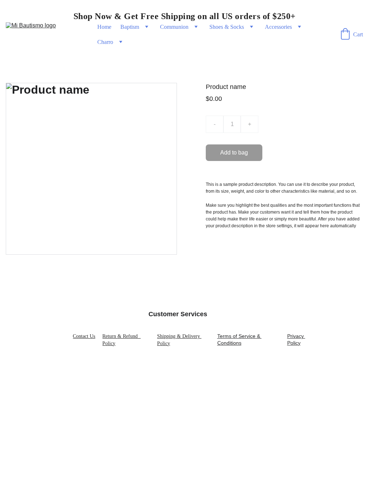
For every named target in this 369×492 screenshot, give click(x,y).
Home (104, 27)
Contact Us (84, 336)
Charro (105, 42)
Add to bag (234, 152)
